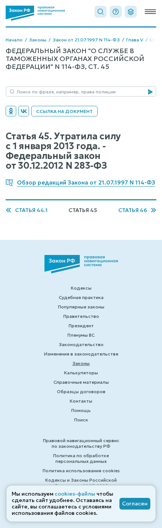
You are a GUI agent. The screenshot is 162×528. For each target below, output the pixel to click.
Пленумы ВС (81, 335)
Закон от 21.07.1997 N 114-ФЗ (86, 40)
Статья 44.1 (31, 210)
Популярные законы (81, 307)
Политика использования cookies (81, 470)
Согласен (135, 503)
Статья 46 (132, 210)
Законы (37, 40)
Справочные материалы (81, 382)
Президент (81, 325)
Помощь (81, 410)
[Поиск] (101, 12)
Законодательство (81, 344)
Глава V (134, 40)
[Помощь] (116, 12)
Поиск (81, 420)
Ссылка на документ (64, 111)
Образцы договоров (81, 391)
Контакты (81, 401)
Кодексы (81, 288)
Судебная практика (81, 297)
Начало (14, 40)
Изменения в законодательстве (81, 354)
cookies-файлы (75, 493)
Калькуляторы (81, 372)
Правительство (81, 316)
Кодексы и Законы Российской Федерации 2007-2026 (81, 482)
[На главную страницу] (35, 13)
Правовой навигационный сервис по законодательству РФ (81, 443)
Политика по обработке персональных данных (81, 458)
